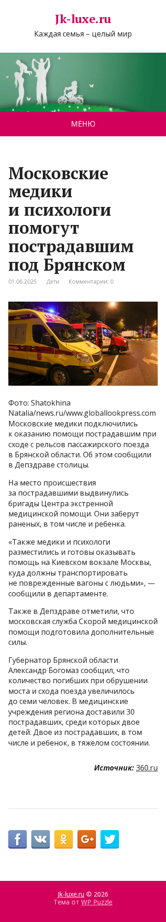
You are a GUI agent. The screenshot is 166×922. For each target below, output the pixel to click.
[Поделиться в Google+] (86, 839)
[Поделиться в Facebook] (17, 839)
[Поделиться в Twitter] (110, 839)
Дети (52, 281)
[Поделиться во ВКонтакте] (40, 839)
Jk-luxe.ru (83, 19)
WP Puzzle (97, 902)
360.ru (147, 768)
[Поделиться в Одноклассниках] (63, 839)
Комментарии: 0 (91, 281)
